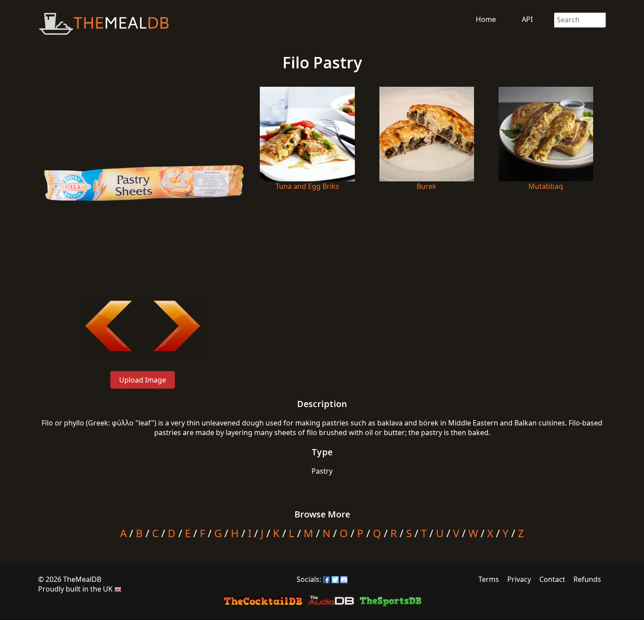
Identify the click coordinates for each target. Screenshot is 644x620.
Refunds (587, 579)
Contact (552, 579)
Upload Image (142, 380)
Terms (488, 579)
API (527, 19)
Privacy (519, 579)
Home (486, 19)
